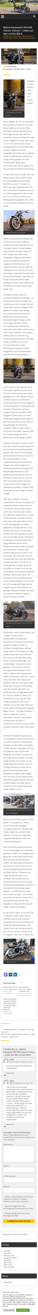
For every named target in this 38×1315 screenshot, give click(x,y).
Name (6, 1166)
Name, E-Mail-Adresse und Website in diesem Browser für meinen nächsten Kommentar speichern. (18, 1199)
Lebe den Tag (14, 10)
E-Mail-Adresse (10, 1176)
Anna (12, 1081)
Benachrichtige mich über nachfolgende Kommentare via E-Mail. (18, 1207)
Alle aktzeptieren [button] (22, 1310)
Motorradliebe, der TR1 (12, 122)
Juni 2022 (7, 1260)
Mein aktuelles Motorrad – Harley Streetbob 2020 (25, 989)
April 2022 (8, 1262)
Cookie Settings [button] (9, 1310)
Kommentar (8, 1144)
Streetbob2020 (10, 67)
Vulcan (28, 69)
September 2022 (10, 1258)
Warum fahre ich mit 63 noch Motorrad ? (10, 988)
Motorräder (8, 53)
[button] (6, 974)
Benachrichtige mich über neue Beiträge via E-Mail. (16, 1214)
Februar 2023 (9, 1255)
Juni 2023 (7, 1253)
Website (6, 1186)
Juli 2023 (7, 1251)
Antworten (9, 1073)
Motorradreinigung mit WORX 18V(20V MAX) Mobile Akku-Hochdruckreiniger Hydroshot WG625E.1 (9, 1004)
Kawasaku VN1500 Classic (15, 69)
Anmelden (8, 1282)
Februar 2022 (9, 1267)
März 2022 (8, 1265)
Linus (12, 1059)
